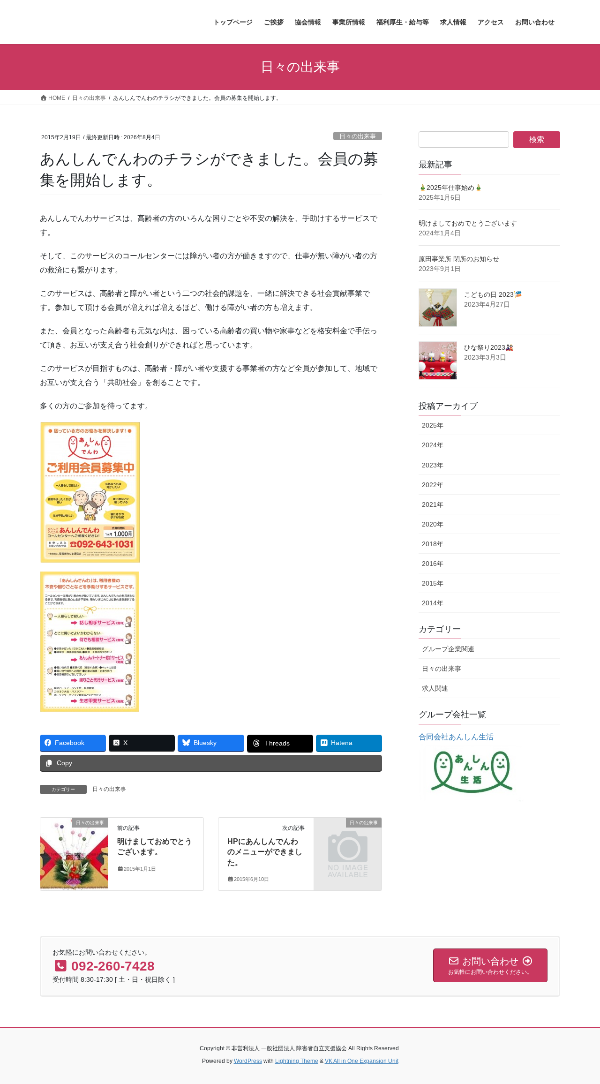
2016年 (432, 563)
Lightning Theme (296, 1061)
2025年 (432, 425)
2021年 (432, 504)
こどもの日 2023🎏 (493, 294)
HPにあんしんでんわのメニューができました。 (264, 851)
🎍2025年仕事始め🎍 (450, 187)
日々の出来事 (357, 136)
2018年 (432, 544)
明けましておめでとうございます (468, 223)
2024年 (432, 445)
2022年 (432, 485)
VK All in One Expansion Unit (361, 1061)
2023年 (432, 465)
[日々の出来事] (74, 852)
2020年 (432, 524)
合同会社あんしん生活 (456, 737)
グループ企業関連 (448, 649)
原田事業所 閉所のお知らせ (459, 259)
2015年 (432, 583)
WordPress (248, 1061)
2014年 (432, 603)
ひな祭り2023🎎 (488, 347)
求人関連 (435, 688)
